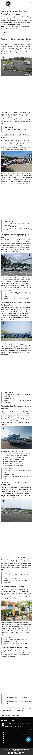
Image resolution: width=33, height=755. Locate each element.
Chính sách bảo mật (26, 734)
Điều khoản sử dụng (26, 736)
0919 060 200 (13, 578)
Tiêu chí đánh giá (27, 742)
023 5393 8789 (13, 641)
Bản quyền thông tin (26, 732)
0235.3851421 (13, 131)
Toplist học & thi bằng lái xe (16, 710)
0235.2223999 (13, 398)
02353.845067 (13, 227)
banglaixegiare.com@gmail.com (13, 726)
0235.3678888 (13, 296)
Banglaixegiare (5, 26)
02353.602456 (13, 474)
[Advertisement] (16, 93)
